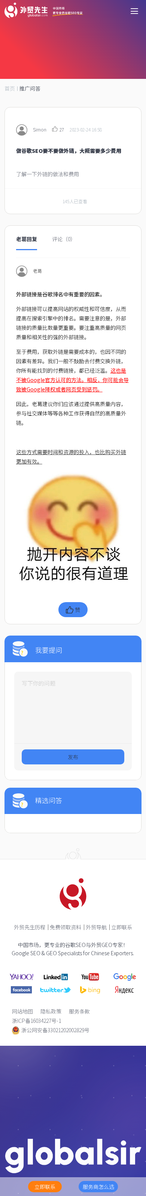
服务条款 (79, 1011)
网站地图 (22, 1011)
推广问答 (29, 88)
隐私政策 (50, 1011)
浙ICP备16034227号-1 (36, 1020)
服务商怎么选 (98, 1186)
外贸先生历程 (29, 927)
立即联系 (121, 927)
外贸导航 (96, 927)
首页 (9, 88)
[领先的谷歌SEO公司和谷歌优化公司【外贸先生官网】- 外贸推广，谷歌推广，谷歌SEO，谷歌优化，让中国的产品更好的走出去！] (43, 10)
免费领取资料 (65, 927)
